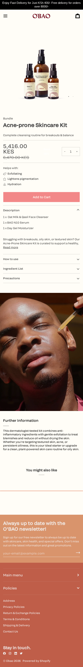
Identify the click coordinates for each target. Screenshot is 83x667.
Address (9, 600)
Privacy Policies (14, 606)
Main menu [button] (13, 575)
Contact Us (10, 631)
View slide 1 (68, 96)
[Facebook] (4, 653)
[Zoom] (10, 94)
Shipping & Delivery (16, 625)
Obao (9, 660)
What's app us (74, 658)
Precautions (11, 278)
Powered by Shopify (36, 660)
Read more (10, 247)
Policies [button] (10, 588)
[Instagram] (10, 653)
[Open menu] (9, 16)
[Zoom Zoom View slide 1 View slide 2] (41, 63)
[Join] (77, 553)
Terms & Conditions (16, 619)
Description (11, 210)
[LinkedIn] (15, 653)
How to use (10, 259)
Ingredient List (13, 268)
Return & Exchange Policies (21, 613)
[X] (21, 653)
